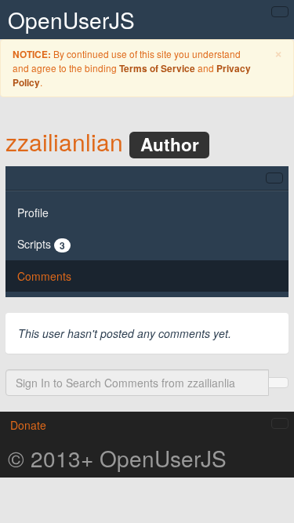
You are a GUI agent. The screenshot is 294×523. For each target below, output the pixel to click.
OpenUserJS (71, 19)
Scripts (41, 244)
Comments (44, 276)
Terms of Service (157, 68)
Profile (33, 212)
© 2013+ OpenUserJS (117, 458)
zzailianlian (64, 141)
